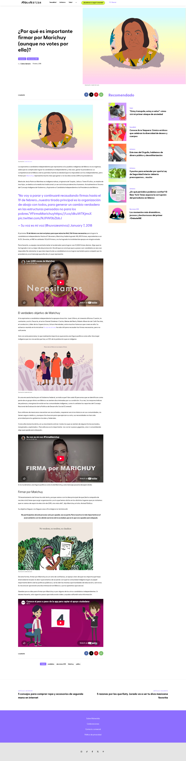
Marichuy (30, 176)
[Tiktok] (87, 752)
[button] (112, 2)
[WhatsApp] (101, 94)
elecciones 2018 (61, 664)
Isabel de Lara (28, 161)
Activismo (22, 59)
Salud (131, 108)
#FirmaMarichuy (42, 213)
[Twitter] (98, 752)
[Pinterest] (96, 94)
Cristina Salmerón (25, 63)
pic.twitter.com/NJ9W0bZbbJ (40, 218)
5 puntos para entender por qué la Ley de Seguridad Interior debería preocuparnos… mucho (148, 174)
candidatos (51, 664)
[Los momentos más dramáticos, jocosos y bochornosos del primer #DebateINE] (117, 214)
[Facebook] (86, 94)
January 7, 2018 (81, 225)
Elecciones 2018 (32, 59)
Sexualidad (133, 127)
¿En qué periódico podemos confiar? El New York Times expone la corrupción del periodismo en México (148, 195)
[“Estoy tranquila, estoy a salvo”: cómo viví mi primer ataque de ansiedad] (117, 112)
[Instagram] (81, 752)
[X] (91, 94)
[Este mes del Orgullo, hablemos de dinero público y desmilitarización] (117, 153)
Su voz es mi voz (49, 327)
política (78, 664)
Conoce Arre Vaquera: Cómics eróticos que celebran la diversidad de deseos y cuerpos (148, 133)
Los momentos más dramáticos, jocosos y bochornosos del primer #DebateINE (146, 215)
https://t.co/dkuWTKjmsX (73, 213)
